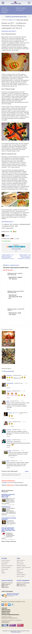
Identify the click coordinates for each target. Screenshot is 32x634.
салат (16, 226)
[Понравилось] (25, 375)
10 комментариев (7, 241)
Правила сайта (6, 612)
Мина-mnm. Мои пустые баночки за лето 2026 (13, 594)
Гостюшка (9, 391)
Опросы (3, 572)
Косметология (20, 569)
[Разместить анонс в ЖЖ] (19, 246)
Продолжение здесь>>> (8, 221)
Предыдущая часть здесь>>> (9, 31)
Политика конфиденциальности (10, 614)
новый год (6, 224)
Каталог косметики (7, 580)
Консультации (5, 569)
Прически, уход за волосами (23, 567)
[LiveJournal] (12, 604)
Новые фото (4, 563)
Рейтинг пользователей (7, 565)
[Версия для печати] (16, 251)
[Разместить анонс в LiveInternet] (12, 246)
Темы (18, 558)
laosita (8, 401)
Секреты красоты (21, 560)
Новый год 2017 (9, 228)
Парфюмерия (5, 10)
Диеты (3, 571)
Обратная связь (6, 609)
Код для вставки (17, 248)
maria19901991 (10, 383)
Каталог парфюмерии (23, 580)
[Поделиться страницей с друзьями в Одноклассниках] (3, 246)
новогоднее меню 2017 (24, 224)
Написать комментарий (8, 371)
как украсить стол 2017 (8, 226)
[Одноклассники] (6, 604)
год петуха (16, 224)
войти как (10, 485)
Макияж (18, 571)
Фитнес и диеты (20, 576)
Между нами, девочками (22, 19)
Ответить (8, 379)
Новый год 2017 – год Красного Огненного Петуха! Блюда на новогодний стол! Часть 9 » (24, 257)
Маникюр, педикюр (21, 8)
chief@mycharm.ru (13, 617)
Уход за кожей (19, 10)
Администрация (6, 611)
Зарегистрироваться (8, 480)
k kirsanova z (9, 375)
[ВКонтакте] (3, 604)
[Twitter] (9, 604)
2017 (11, 224)
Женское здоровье (21, 574)
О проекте (4, 608)
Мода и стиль (20, 562)
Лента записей (5, 562)
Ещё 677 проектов (8, 270)
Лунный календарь (6, 567)
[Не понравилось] (24, 375)
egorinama (9, 429)
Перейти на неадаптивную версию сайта (16, 16)
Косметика (4, 8)
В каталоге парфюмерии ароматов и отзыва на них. (23, 584)
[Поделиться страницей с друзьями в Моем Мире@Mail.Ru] (6, 246)
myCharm (4, 558)
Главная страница (6, 560)
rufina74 (10, 19)
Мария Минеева (5, 617)
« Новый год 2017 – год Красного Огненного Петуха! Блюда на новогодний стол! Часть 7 (8, 256)
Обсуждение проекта (16, 631)
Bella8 (10, 450)
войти (5, 482)
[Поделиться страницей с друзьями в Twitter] (8, 246)
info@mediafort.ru (5, 622)
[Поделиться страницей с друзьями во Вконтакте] (5, 246)
